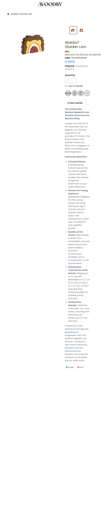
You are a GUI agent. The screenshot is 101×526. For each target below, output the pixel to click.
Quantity (70, 75)
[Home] (8, 13)
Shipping (69, 66)
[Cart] (97, 4)
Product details (75, 103)
